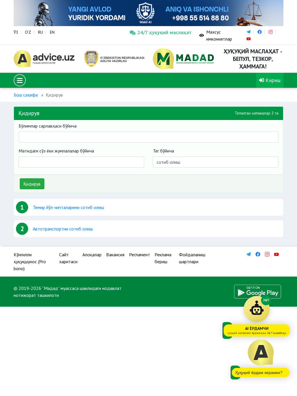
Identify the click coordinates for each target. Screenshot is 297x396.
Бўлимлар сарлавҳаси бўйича (48, 126)
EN (52, 32)
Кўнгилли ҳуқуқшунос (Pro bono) (30, 261)
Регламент (139, 254)
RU (40, 32)
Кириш (272, 80)
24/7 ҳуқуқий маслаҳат (164, 32)
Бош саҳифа (26, 95)
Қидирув (32, 184)
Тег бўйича (163, 151)
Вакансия (115, 254)
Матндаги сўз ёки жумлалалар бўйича (56, 151)
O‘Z (28, 32)
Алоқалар (92, 254)
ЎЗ (16, 32)
